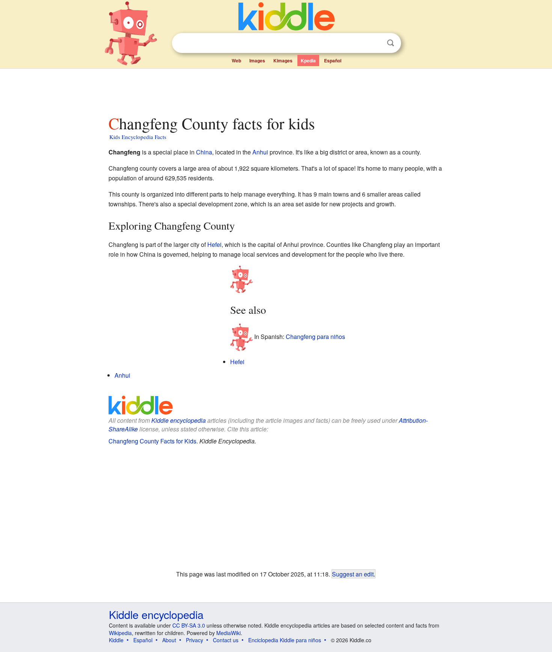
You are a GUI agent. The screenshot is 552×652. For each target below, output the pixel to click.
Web (236, 60)
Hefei (214, 244)
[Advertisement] (276, 89)
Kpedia (308, 60)
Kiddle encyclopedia (178, 420)
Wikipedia (120, 633)
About (169, 640)
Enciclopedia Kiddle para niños (284, 640)
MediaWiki (228, 633)
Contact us (225, 640)
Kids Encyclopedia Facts (137, 137)
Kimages (283, 60)
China (204, 152)
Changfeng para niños (315, 336)
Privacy (194, 640)
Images (257, 60)
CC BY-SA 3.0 (188, 625)
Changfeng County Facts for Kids (152, 441)
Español (332, 60)
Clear (375, 43)
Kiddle (116, 640)
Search (391, 43)
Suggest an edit (353, 574)
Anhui (260, 152)
